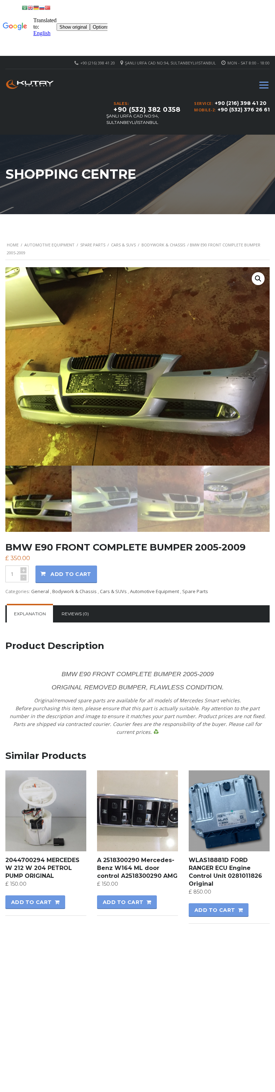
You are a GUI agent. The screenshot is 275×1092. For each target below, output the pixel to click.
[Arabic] (25, 7)
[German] (36, 7)
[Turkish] (47, 7)
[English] (30, 7)
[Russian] (42, 7)
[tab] (30, 613)
